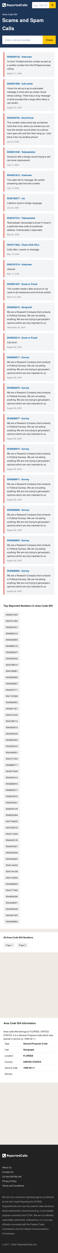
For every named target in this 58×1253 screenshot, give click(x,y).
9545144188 (12, 871)
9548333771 (12, 689)
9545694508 (12, 852)
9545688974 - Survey (18, 448)
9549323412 (12, 777)
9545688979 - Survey (18, 387)
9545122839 (12, 877)
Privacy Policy (9, 1181)
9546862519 (12, 633)
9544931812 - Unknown (19, 175)
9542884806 (12, 677)
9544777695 (12, 890)
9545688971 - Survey (18, 479)
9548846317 (12, 789)
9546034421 (12, 846)
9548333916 (12, 796)
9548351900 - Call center (20, 83)
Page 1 (9, 945)
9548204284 (12, 815)
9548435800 (12, 639)
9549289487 (12, 683)
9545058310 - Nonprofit (19, 307)
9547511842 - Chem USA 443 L (23, 244)
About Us (7, 1167)
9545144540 (12, 865)
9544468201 (12, 902)
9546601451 (12, 708)
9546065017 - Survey (18, 357)
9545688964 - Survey (18, 540)
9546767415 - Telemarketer (21, 218)
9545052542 (12, 658)
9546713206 (12, 833)
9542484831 (12, 752)
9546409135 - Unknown (19, 56)
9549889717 (12, 764)
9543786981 (12, 670)
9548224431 (12, 627)
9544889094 (12, 883)
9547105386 (12, 696)
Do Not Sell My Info (12, 1176)
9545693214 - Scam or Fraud (22, 337)
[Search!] (52, 5)
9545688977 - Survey (18, 418)
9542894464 (12, 739)
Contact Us (7, 1172)
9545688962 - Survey (18, 570)
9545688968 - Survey (18, 510)
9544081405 (12, 915)
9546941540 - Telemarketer (21, 152)
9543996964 (12, 921)
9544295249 (12, 908)
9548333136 (12, 808)
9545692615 (12, 727)
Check (49, 40)
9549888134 (12, 645)
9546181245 (12, 714)
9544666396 (12, 896)
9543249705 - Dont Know (20, 117)
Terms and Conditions (13, 1185)
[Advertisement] (29, 985)
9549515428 (12, 771)
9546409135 (12, 840)
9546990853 (12, 702)
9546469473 (12, 652)
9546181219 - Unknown (19, 264)
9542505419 (12, 746)
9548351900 (12, 614)
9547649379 (12, 827)
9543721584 (12, 620)
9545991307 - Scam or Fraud (22, 284)
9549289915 (12, 783)
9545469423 (12, 858)
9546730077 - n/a (16, 198)
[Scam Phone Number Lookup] (15, 5)
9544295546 (12, 733)
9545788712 (12, 721)
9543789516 (12, 664)
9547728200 (12, 821)
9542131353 (12, 758)
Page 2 (22, 945)
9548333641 (12, 802)
